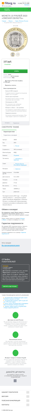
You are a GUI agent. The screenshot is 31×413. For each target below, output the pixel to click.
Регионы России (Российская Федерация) (20, 164)
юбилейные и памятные (18, 159)
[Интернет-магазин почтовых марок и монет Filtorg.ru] (9, 3)
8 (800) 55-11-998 (23, 3)
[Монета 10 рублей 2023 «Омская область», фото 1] (15, 39)
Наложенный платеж (15, 339)
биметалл (17, 169)
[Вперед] (28, 26)
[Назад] (2, 26)
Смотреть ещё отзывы (10, 286)
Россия (17, 146)
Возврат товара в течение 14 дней (15, 357)
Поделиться (16, 123)
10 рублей (16, 155)
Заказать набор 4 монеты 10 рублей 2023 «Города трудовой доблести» (14, 307)
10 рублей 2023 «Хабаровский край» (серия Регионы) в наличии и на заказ (15, 298)
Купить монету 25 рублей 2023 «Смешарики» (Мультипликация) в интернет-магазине (15, 304)
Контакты (26, 4)
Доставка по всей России (15, 320)
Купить (16, 71)
